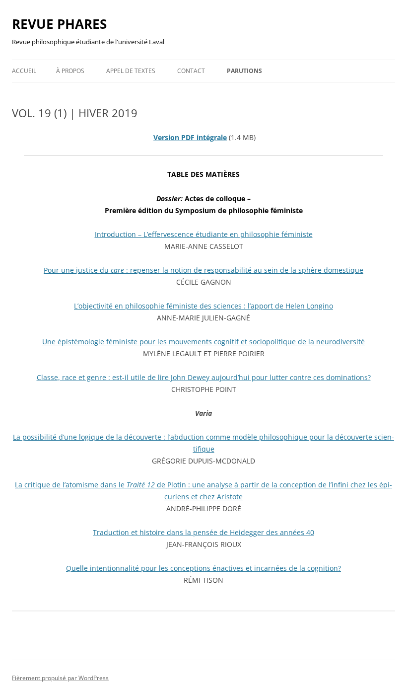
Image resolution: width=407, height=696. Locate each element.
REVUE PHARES (59, 24)
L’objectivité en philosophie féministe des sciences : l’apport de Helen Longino (203, 305)
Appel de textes (130, 71)
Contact (191, 71)
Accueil (24, 71)
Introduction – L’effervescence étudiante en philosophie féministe (204, 234)
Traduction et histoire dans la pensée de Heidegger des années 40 (203, 532)
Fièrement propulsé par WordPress (60, 678)
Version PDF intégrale (190, 137)
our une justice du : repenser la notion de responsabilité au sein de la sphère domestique (205, 270)
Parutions (244, 71)
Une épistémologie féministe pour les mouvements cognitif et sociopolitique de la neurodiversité (203, 341)
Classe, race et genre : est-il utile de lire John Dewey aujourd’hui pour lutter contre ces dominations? (204, 377)
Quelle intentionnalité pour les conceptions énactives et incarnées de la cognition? (203, 568)
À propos (70, 71)
